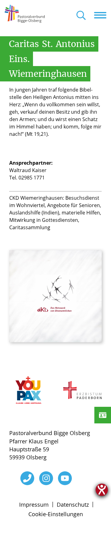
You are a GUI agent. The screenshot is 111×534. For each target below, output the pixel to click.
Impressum (34, 504)
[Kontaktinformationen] (102, 415)
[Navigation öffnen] (102, 15)
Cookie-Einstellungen (55, 514)
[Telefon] (27, 478)
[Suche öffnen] (81, 15)
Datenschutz (73, 504)
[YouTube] (65, 478)
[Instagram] (46, 478)
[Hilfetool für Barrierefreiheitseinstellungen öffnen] (102, 490)
